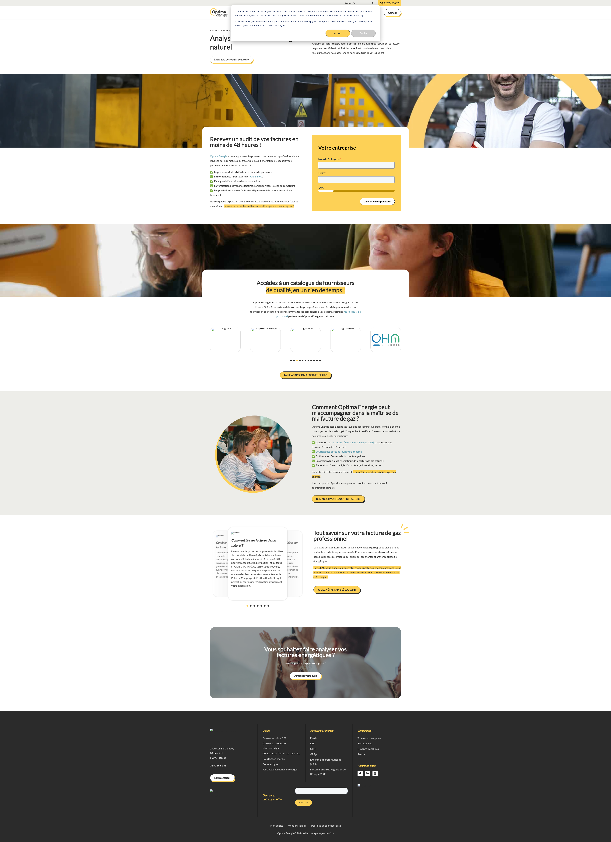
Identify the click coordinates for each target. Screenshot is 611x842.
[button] (392, 12)
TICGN (252, 176)
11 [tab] (320, 360)
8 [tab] (312, 360)
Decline (363, 33)
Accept (337, 33)
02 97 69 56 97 (391, 3)
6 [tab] (306, 360)
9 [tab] (315, 360)
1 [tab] (292, 360)
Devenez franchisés (368, 748)
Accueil (214, 30)
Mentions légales (297, 825)
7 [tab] (309, 360)
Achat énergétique (229, 30)
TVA (259, 176)
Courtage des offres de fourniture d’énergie (339, 451)
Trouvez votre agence (369, 738)
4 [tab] (300, 360)
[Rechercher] (373, 3)
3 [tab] (297, 360)
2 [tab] (294, 360)
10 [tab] (317, 360)
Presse (361, 754)
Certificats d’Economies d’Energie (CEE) (352, 442)
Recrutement (365, 743)
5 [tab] (303, 360)
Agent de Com (326, 833)
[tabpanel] (225, 339)
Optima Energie (218, 156)
